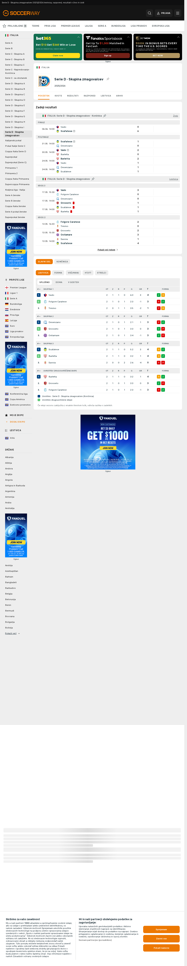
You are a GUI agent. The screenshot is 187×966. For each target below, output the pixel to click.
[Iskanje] (149, 13)
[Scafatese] (45, 349)
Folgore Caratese (58, 301)
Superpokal (11, 156)
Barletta (53, 356)
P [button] (124, 289)
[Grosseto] (45, 329)
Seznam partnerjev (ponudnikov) (95, 940)
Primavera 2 (11, 173)
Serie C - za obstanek (16, 78)
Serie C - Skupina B (15, 59)
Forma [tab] (58, 272)
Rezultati (73, 95)
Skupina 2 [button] (48, 316)
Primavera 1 (11, 167)
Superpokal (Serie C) (15, 162)
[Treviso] (45, 308)
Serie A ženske (12, 195)
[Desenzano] (45, 322)
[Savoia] (45, 362)
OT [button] (107, 289)
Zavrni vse (161, 938)
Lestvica (106, 95)
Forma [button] (165, 289)
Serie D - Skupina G (15, 116)
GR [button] (140, 289)
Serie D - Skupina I (14, 127)
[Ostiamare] (45, 335)
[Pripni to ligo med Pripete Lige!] (108, 79)
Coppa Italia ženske (15, 206)
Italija (45, 67)
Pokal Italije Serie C (15, 145)
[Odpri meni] (177, 13)
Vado (51, 295)
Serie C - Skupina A (14, 53)
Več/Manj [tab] (73, 272)
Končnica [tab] (62, 261)
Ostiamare (54, 335)
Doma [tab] (59, 282)
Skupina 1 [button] (48, 289)
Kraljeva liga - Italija (15, 189)
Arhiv (119, 95)
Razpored (90, 95)
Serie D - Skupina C (15, 94)
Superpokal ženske (15, 217)
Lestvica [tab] (43, 272)
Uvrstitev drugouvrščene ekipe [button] (60, 371)
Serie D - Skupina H (15, 121)
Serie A (8, 42)
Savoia (52, 362)
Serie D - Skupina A (15, 83)
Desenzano (55, 322)
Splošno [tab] (44, 282)
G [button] (131, 289)
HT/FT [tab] (88, 272)
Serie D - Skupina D (15, 99)
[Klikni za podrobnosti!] (108, 129)
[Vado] (45, 295)
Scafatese (54, 349)
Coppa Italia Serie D (15, 151)
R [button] (118, 289)
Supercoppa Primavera (17, 184)
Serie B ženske (12, 200)
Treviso (52, 308)
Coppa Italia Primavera (17, 178)
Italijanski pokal (13, 140)
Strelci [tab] (101, 272)
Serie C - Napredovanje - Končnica (17, 71)
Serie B (9, 48)
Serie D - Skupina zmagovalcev (14, 134)
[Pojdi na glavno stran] (28, 13)
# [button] (38, 289)
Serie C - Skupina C (14, 64)
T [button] (147, 289)
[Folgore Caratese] (45, 301)
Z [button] (112, 289)
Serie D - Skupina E (15, 105)
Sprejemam (161, 929)
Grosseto (53, 328)
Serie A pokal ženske (16, 211)
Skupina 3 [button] (48, 343)
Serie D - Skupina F (15, 110)
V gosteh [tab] (73, 282)
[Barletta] (45, 356)
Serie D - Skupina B (15, 89)
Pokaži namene (161, 948)
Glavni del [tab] (44, 261)
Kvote (58, 95)
